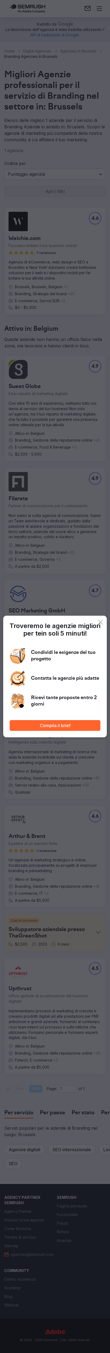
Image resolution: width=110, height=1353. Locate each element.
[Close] (100, 622)
